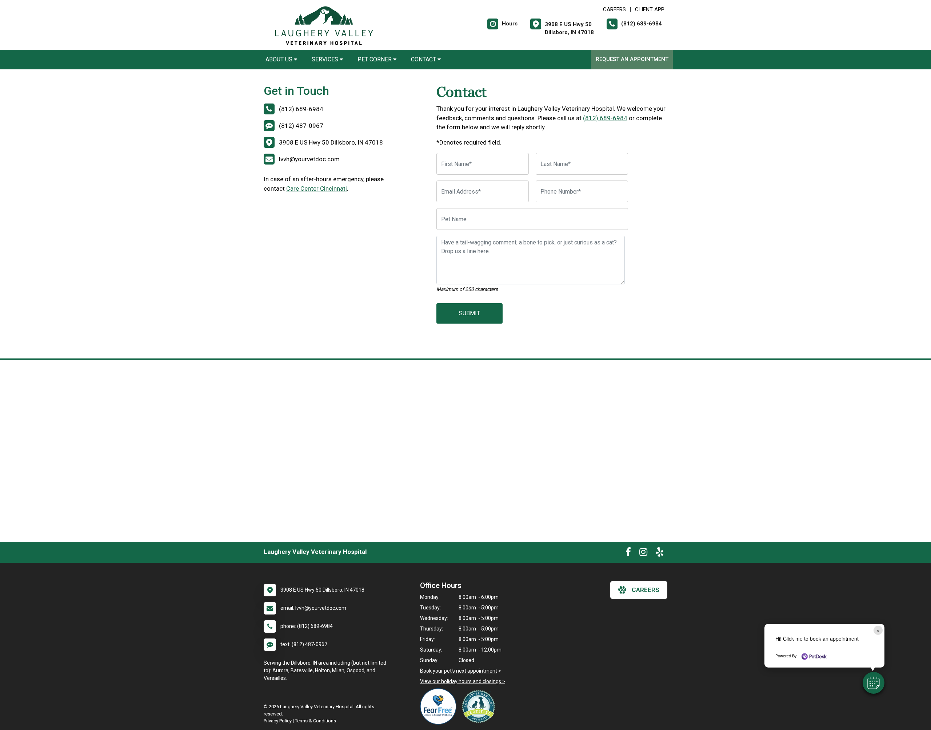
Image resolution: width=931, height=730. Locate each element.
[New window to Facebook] (628, 553)
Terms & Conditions (315, 720)
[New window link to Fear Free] (440, 706)
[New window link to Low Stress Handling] (480, 706)
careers (645, 589)
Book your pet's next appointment (458, 671)
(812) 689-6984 (605, 118)
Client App (649, 9)
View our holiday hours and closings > (462, 681)
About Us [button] (279, 59)
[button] (873, 683)
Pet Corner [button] (375, 59)
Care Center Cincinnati (316, 188)
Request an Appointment (632, 59)
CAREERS (614, 9)
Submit (469, 313)
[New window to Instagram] (643, 553)
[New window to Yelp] (659, 553)
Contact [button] (424, 59)
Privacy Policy (278, 720)
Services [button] (326, 59)
